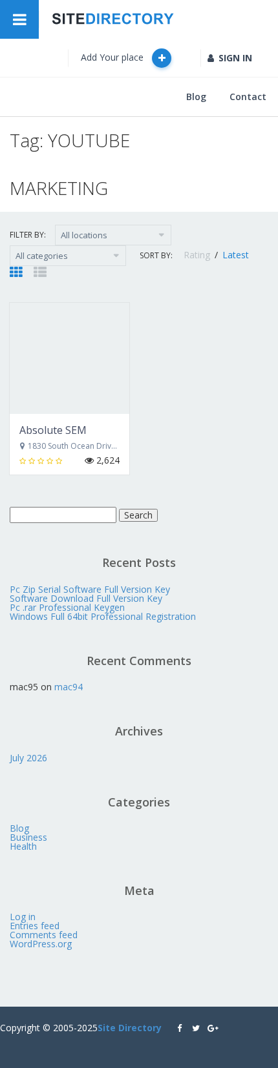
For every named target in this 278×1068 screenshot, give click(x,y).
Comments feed (44, 935)
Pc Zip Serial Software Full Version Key (90, 589)
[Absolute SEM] (69, 358)
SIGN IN (235, 58)
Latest (235, 255)
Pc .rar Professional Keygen (67, 607)
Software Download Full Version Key (86, 598)
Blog (196, 96)
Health (23, 846)
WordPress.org (41, 944)
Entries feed (34, 925)
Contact (248, 96)
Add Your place (113, 57)
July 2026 (28, 758)
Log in (23, 916)
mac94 (68, 687)
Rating (198, 255)
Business (28, 837)
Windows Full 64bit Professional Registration (103, 616)
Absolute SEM (53, 430)
